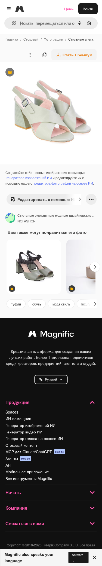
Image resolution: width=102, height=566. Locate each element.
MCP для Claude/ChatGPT (34, 451)
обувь (36, 304)
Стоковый (31, 39)
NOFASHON (26, 221)
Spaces (11, 412)
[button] (51, 379)
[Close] (94, 557)
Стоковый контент (21, 445)
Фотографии (53, 39)
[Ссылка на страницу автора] (10, 218)
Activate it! (78, 557)
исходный (36, 73)
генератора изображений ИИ (29, 177)
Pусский (51, 379)
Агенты (17, 458)
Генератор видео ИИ (23, 432)
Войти (88, 8)
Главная (11, 39)
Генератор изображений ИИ (30, 425)
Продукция (17, 402)
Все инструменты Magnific (28, 478)
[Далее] (80, 199)
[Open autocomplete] (12, 23)
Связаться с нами (24, 523)
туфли (16, 304)
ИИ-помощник (18, 418)
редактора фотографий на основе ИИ (63, 183)
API (8, 465)
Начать (13, 492)
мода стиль (61, 304)
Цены (69, 8)
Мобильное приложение (27, 471)
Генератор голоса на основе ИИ (34, 438)
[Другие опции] (29, 54)
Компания (16, 508)
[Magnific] (51, 335)
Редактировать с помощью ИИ (43, 201)
